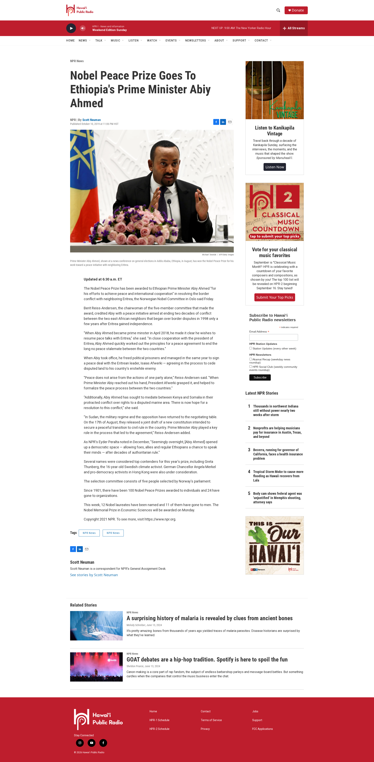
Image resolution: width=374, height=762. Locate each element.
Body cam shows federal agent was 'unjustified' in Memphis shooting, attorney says (277, 497)
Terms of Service (211, 720)
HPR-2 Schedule (159, 729)
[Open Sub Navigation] (90, 40)
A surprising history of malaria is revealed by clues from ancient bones (210, 618)
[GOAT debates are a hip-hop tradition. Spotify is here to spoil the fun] (96, 667)
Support (257, 720)
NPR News (77, 61)
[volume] (82, 28)
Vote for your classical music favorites (274, 252)
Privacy (205, 729)
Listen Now (275, 167)
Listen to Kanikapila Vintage (274, 131)
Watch (152, 40)
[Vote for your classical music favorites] (275, 212)
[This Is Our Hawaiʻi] (275, 545)
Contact (206, 711)
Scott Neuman (91, 120)
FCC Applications (262, 729)
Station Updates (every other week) (274, 348)
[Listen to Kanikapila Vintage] (275, 90)
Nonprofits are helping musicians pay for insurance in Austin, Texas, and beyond (277, 432)
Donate (298, 10)
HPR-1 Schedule (159, 720)
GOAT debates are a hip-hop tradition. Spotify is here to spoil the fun (207, 659)
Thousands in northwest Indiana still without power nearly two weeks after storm (275, 410)
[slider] (89, 28)
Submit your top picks (274, 297)
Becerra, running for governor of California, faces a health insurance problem (278, 454)
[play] (71, 28)
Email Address (259, 331)
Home (70, 40)
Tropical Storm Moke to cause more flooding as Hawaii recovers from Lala (278, 476)
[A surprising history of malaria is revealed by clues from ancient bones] (96, 625)
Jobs (255, 711)
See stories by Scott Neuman (94, 574)
